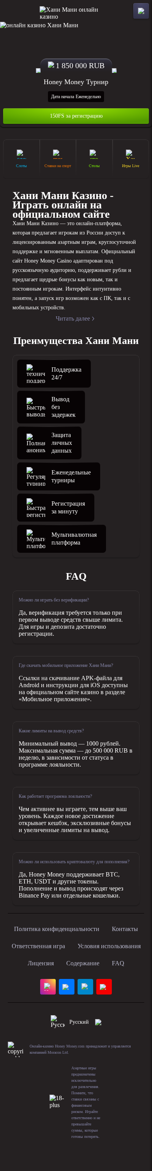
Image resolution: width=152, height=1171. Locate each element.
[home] (76, 11)
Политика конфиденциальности (56, 929)
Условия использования (109, 946)
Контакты (125, 929)
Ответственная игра (38, 946)
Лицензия (41, 963)
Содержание (82, 963)
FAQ (118, 963)
